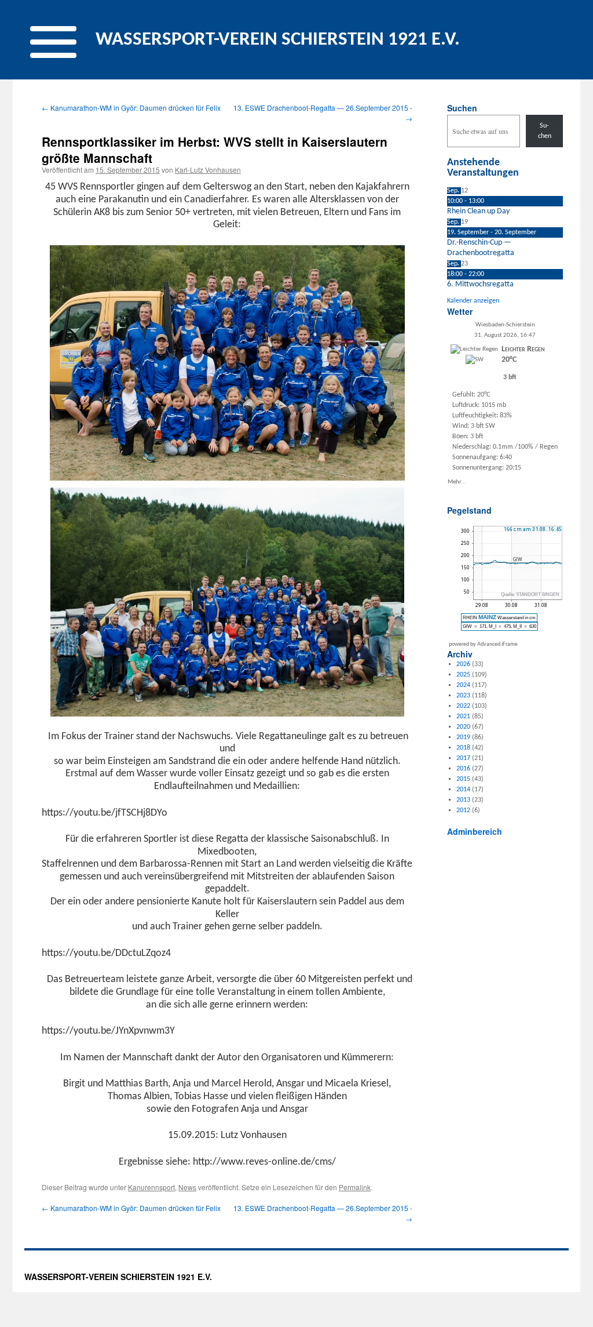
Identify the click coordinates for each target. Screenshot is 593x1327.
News (187, 1187)
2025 (463, 674)
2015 (463, 779)
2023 (463, 695)
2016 (463, 768)
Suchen (462, 108)
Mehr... (457, 481)
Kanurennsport (151, 1187)
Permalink (355, 1187)
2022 (463, 706)
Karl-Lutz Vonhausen (208, 169)
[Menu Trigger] (53, 39)
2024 (463, 685)
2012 (463, 810)
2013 (463, 800)
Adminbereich (474, 831)
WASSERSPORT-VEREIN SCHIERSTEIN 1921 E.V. (278, 39)
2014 (463, 789)
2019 (463, 737)
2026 (463, 664)
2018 (463, 747)
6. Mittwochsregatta (480, 284)
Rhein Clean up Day (478, 211)
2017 (463, 758)
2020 (463, 727)
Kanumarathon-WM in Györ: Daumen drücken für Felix (131, 107)
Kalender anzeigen (473, 300)
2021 (463, 716)
